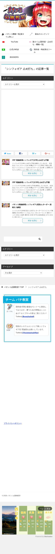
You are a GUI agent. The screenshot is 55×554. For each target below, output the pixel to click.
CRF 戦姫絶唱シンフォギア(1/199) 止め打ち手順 (31, 182)
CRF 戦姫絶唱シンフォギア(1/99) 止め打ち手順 (30, 160)
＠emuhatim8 (28, 316)
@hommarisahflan (30, 333)
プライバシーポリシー (13, 423)
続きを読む (32, 173)
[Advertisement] (27, 120)
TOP (14, 287)
